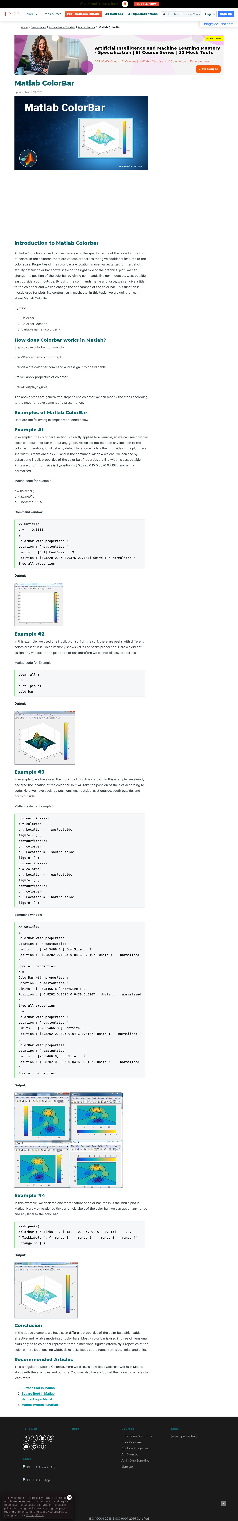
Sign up (127, 1466)
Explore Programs (135, 1448)
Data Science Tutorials (62, 27)
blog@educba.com (219, 24)
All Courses (114, 14)
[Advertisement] (190, 131)
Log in (210, 14)
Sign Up (226, 14)
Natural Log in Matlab (37, 1399)
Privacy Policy (35, 1515)
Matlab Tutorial (86, 27)
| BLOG (12, 14)
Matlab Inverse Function (39, 1405)
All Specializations (143, 14)
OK (70, 1497)
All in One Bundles (135, 1460)
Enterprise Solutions (136, 1436)
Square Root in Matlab (38, 1393)
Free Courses (52, 14)
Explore (28, 14)
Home (24, 27)
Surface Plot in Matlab (38, 1388)
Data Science (38, 27)
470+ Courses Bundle (83, 14)
